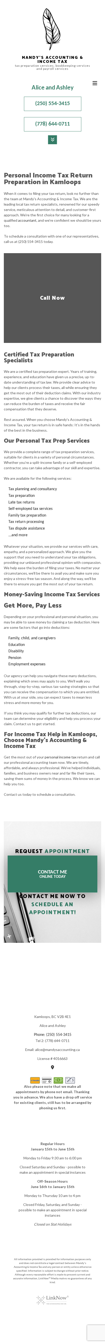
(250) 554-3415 (52, 104)
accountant (27, 220)
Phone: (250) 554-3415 (52, 1035)
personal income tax (60, 757)
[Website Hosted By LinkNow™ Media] (53, 1297)
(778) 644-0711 (52, 124)
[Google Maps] (52, 1068)
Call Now (52, 298)
